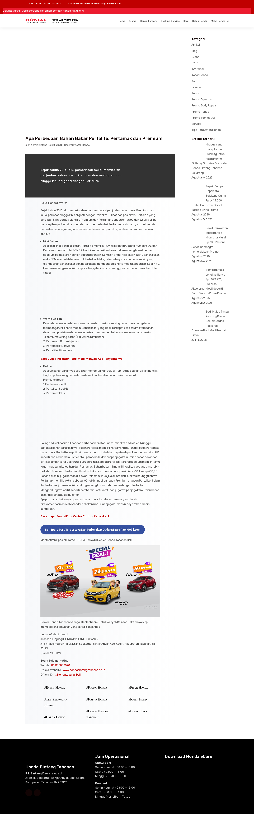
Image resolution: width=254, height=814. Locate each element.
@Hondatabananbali (68, 674)
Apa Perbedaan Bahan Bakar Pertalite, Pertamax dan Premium (93, 138)
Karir (194, 81)
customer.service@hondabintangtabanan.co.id (92, 3)
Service (196, 124)
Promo (133, 20)
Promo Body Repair (203, 105)
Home (122, 20)
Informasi (197, 69)
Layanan (196, 87)
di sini (49, 10)
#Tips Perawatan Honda (55, 702)
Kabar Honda (199, 75)
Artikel (195, 44)
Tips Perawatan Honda (77, 145)
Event (195, 57)
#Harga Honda (54, 717)
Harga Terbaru (148, 20)
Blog (186, 20)
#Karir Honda (138, 699)
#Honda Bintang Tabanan (98, 714)
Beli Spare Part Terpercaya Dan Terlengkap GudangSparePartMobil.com (92, 529)
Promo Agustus (201, 99)
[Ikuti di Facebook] (212, 3)
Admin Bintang (39, 145)
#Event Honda (54, 687)
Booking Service (170, 20)
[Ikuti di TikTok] (226, 3)
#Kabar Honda (96, 699)
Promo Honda (200, 112)
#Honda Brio (137, 711)
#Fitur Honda (138, 687)
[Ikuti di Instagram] (219, 3)
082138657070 (60, 665)
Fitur (194, 63)
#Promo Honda (96, 687)
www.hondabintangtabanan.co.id (84, 670)
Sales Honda (199, 20)
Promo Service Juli (203, 118)
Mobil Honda (218, 20)
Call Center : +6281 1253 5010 (43, 3)
